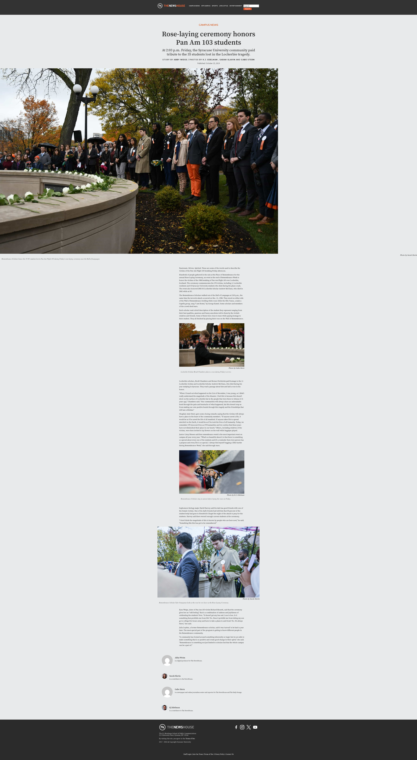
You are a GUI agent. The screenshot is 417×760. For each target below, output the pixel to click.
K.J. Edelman (210, 60)
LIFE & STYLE (223, 6)
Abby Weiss (180, 60)
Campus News (208, 24)
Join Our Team (198, 754)
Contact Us (230, 754)
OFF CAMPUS (205, 6)
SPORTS (215, 6)
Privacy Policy (219, 754)
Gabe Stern (248, 60)
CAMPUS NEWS (194, 6)
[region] (28, 744)
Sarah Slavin (227, 60)
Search (247, 9)
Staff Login (187, 754)
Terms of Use (190, 739)
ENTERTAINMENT (236, 6)
